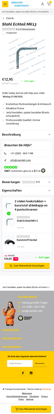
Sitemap (30, 399)
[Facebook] (22, 373)
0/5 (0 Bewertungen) (25, 29)
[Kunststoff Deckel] (9, 240)
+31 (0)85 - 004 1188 (21, 153)
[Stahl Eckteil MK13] (9, 221)
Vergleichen (11, 32)
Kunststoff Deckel (27, 240)
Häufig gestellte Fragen (35, 302)
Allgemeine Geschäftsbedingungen (19, 395)
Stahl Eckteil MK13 (27, 221)
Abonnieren (39, 363)
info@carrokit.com (20, 160)
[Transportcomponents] (20, 4)
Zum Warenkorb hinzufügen (29, 266)
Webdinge (46, 389)
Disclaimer (34, 396)
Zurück (10, 18)
